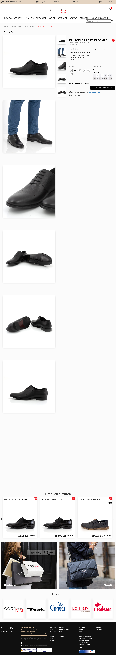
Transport (61, 636)
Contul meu (82, 627)
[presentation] (1, 519)
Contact (81, 633)
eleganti (33, 26)
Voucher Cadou (100, 18)
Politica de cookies (84, 646)
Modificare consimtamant (85, 636)
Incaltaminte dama (13, 18)
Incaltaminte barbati (36, 18)
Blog (60, 631)
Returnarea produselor (84, 640)
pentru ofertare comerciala (28, 642)
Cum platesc (62, 635)
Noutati (73, 18)
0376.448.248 (94, 92)
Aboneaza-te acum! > (38, 634)
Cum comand (62, 633)
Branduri (62, 18)
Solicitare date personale (85, 638)
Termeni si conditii (83, 642)
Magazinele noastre (64, 629)
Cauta (80, 631)
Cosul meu (81, 629)
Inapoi (10, 31)
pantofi (26, 26)
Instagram (100, 629)
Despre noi (62, 627)
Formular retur (82, 635)
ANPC (80, 648)
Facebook (99, 627)
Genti (52, 18)
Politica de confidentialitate (86, 644)
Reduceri (84, 18)
